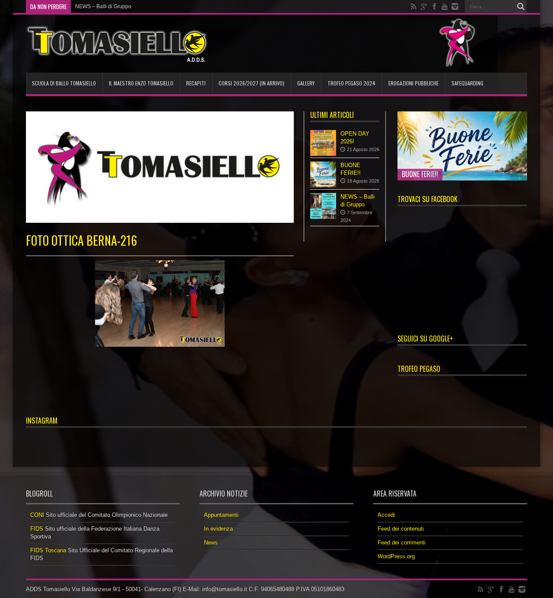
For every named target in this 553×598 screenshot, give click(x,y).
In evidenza (218, 528)
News (211, 542)
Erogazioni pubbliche (413, 83)
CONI (37, 515)
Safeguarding (467, 83)
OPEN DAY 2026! (95, 6)
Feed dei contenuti (401, 528)
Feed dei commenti (402, 542)
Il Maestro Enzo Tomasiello (141, 83)
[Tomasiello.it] (117, 43)
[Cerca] (520, 6)
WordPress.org (396, 556)
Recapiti (196, 83)
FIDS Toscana (48, 550)
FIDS (36, 528)
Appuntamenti (221, 515)
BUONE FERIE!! (420, 174)
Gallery (306, 83)
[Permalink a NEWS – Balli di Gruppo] (323, 206)
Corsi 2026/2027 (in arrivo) (251, 83)
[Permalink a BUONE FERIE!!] (323, 174)
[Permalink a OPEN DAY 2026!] (323, 143)
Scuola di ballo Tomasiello (64, 83)
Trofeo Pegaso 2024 (351, 83)
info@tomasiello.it (224, 589)
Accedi (386, 515)
